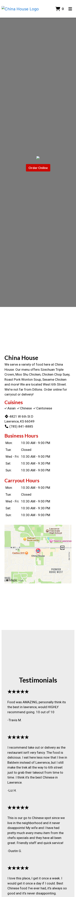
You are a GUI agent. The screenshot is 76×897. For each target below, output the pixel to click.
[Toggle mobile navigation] (70, 8)
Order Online (38, 168)
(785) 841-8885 (21, 426)
